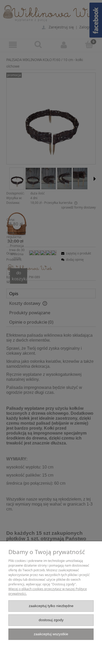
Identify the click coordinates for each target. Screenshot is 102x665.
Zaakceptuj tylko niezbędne (51, 606)
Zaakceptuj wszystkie (51, 634)
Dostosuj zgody (51, 620)
